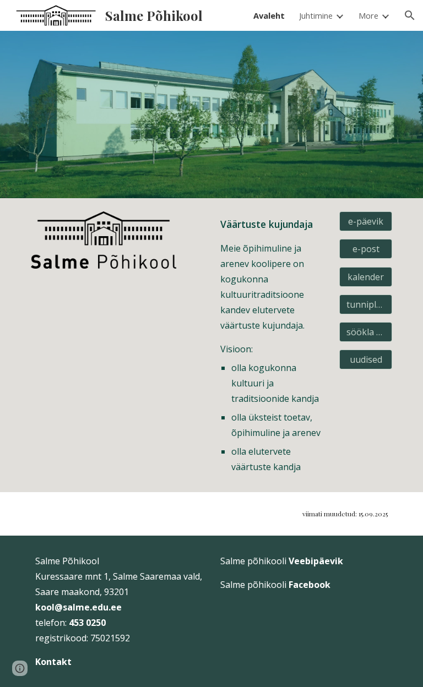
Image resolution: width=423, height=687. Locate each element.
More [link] (368, 15)
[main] (273, 345)
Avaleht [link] (269, 15)
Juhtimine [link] (316, 15)
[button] (410, 15)
